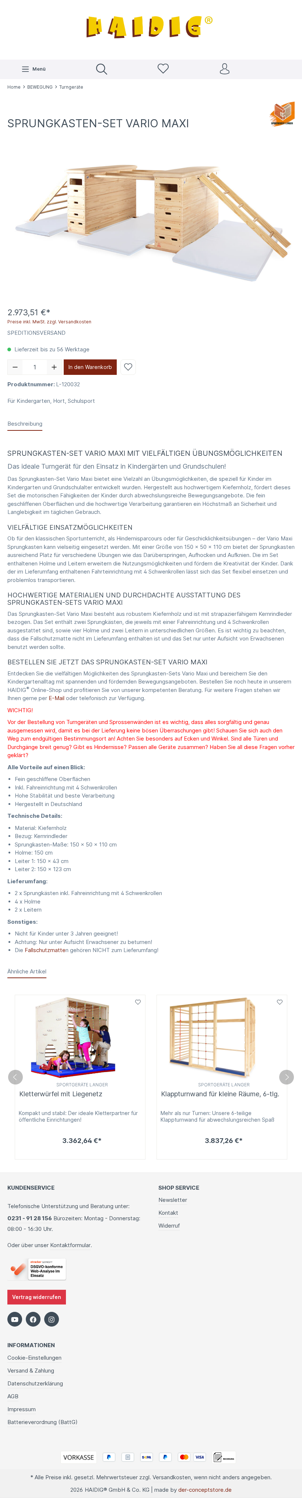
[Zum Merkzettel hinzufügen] (128, 367)
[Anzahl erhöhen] (54, 367)
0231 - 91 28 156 (29, 1218)
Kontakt (168, 1212)
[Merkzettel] (163, 69)
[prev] (15, 1077)
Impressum (21, 1409)
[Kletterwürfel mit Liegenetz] (80, 1037)
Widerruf (169, 1225)
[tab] (24, 424)
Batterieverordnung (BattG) (42, 1422)
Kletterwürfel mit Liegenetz (60, 1094)
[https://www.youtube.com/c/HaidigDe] (14, 1319)
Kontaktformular (70, 1245)
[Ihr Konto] (224, 69)
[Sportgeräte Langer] (282, 113)
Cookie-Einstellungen (34, 1357)
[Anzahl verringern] (15, 367)
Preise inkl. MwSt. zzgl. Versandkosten (49, 321)
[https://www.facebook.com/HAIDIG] (33, 1319)
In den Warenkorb (90, 367)
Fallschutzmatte (45, 950)
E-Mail (56, 698)
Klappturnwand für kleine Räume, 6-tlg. (220, 1094)
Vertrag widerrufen (36, 1297)
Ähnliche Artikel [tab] (26, 971)
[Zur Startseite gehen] (151, 29)
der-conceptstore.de (205, 1489)
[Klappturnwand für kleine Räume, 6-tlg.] (222, 1037)
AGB (12, 1396)
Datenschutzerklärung (35, 1383)
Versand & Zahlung (30, 1370)
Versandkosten (171, 1477)
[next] (286, 1077)
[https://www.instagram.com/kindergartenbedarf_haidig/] (51, 1319)
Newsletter (172, 1199)
